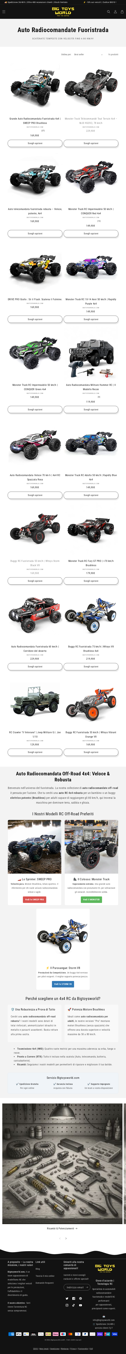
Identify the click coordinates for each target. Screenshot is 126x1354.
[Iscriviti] (86, 1287)
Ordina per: (66, 54)
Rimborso (65, 1349)
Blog (38, 1269)
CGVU (35, 1349)
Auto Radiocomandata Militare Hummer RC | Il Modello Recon (91, 387)
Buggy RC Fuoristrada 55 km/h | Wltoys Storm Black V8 (35, 563)
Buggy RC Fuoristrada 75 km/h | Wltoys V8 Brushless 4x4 (91, 648)
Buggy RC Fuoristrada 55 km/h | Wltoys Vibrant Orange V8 (91, 734)
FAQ (91, 1349)
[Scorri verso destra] (66, 1238)
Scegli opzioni (35, 143)
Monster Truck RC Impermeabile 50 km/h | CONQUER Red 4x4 (91, 211)
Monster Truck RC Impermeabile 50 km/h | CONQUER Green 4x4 (35, 387)
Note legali (44, 1349)
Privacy (73, 1349)
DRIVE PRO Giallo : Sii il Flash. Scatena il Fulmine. (35, 299)
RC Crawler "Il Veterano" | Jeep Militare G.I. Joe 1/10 (35, 734)
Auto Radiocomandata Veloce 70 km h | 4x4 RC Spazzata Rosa (35, 477)
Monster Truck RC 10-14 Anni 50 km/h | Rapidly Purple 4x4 (91, 301)
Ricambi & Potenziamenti (60, 1228)
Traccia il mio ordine (45, 1276)
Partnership (83, 1349)
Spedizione (54, 1349)
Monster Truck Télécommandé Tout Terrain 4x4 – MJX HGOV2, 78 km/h (91, 120)
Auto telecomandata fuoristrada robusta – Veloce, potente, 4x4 (35, 211)
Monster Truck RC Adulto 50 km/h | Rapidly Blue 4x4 (91, 477)
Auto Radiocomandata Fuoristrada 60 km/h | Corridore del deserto (35, 648)
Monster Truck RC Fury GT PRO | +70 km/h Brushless (91, 563)
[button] (3, 11)
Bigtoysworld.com (57, 1340)
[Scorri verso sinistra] (60, 1238)
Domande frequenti (45, 1283)
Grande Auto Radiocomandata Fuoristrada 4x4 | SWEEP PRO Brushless (35, 120)
